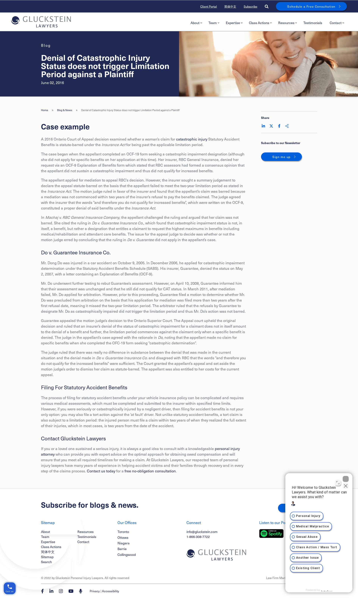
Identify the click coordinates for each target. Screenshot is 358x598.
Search (46, 561)
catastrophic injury (191, 139)
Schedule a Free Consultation (311, 6)
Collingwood (126, 554)
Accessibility (110, 591)
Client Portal (208, 6)
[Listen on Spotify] (271, 533)
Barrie (122, 548)
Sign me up (281, 156)
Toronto (123, 531)
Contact (336, 22)
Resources (286, 22)
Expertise (233, 22)
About (195, 22)
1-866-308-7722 (198, 536)
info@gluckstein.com (202, 531)
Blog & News (64, 110)
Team (212, 22)
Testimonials (312, 22)
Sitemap (47, 556)
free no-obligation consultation (150, 471)
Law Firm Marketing (279, 577)
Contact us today (101, 471)
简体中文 (230, 6)
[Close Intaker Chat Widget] (346, 479)
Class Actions (259, 22)
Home (44, 110)
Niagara (123, 542)
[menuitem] (196, 22)
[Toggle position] (338, 483)
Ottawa (122, 537)
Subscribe (250, 6)
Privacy (95, 591)
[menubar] (267, 22)
